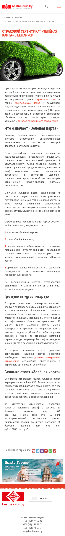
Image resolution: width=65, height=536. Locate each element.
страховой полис (46, 99)
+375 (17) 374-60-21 (32, 527)
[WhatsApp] (50, 451)
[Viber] (42, 451)
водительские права (27, 103)
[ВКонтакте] (33, 451)
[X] (54, 451)
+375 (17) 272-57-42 (32, 520)
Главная (8, 17)
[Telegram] (37, 451)
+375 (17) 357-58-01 (32, 524)
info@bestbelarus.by (32, 531)
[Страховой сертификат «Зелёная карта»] (32, 42)
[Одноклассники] (46, 451)
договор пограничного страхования (38, 121)
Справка (19, 17)
